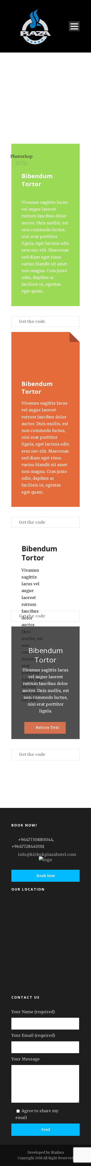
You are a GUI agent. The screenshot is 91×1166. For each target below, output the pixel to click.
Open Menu (74, 26)
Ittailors (57, 1152)
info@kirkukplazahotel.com (47, 854)
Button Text (47, 727)
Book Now (45, 875)
